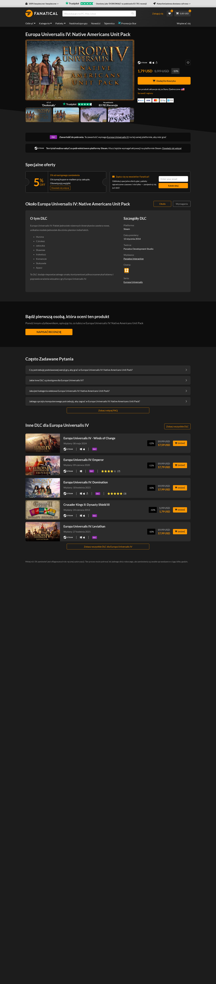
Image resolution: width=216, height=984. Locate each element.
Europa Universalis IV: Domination (85, 482)
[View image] (66, 114)
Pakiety (59, 23)
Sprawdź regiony (145, 93)
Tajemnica (109, 23)
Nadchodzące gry (78, 23)
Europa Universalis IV (118, 137)
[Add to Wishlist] (188, 62)
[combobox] (107, 13)
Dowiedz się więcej (171, 148)
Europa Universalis (133, 282)
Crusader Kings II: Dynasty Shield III (86, 504)
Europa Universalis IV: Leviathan (84, 526)
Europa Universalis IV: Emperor (83, 459)
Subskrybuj (173, 185)
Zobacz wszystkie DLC (177, 426)
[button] (42, 3)
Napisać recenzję (49, 332)
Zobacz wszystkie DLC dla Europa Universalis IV (108, 546)
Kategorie (44, 23)
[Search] (132, 13)
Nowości (96, 23)
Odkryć (29, 23)
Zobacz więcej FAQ (108, 410)
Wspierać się (184, 23)
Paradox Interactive (134, 258)
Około (162, 203)
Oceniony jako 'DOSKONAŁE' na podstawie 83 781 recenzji (121, 4)
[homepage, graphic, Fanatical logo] (41, 13)
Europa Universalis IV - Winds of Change (89, 438)
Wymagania (182, 203)
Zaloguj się (157, 13)
